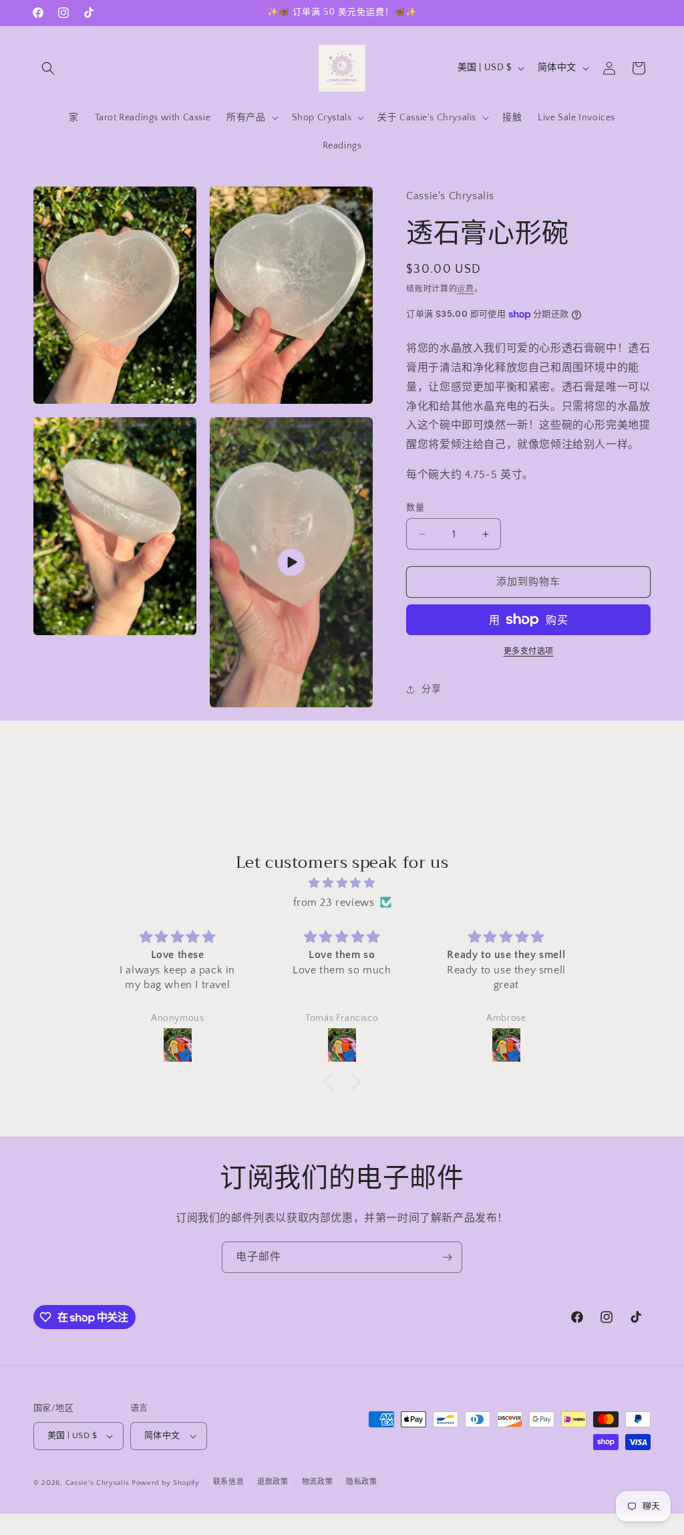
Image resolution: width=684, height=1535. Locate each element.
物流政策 (317, 1482)
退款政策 (273, 1482)
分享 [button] (431, 689)
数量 (415, 507)
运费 (465, 289)
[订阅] (447, 1257)
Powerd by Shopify (166, 1483)
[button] (48, 68)
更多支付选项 (529, 651)
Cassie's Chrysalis (97, 1483)
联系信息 (228, 1482)
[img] (341, 883)
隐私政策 (361, 1482)
